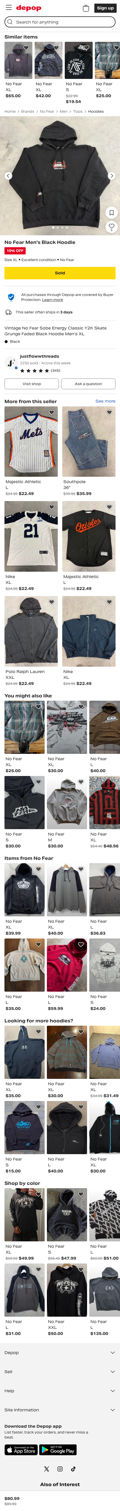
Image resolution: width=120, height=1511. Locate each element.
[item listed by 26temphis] (67, 1127)
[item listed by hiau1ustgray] (24, 1290)
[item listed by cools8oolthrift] (67, 727)
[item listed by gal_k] (24, 802)
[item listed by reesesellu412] (24, 1052)
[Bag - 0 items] (86, 8)
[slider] (60, 175)
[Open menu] (8, 7)
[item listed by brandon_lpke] (24, 727)
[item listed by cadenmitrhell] (67, 965)
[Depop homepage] (28, 8)
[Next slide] (111, 175)
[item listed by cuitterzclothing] (24, 1127)
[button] (68, 370)
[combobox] (60, 21)
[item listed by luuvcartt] (67, 802)
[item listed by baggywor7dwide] (24, 889)
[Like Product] (26, 48)
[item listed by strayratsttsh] (67, 1214)
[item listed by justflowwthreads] (31, 441)
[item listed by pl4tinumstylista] (24, 965)
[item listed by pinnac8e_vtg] (67, 1052)
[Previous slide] (8, 175)
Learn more (52, 300)
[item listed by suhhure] (24, 1214)
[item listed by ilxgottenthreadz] (67, 1290)
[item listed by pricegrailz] (67, 889)
